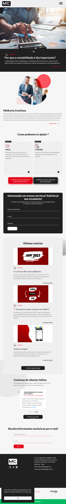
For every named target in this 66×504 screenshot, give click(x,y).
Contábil (19, 268)
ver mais (33, 407)
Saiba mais (56, 66)
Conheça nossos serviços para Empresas (45, 181)
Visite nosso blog (33, 368)
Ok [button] (18, 498)
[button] (32, 51)
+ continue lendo (47, 283)
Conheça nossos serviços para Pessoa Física (20, 181)
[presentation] (30, 412)
